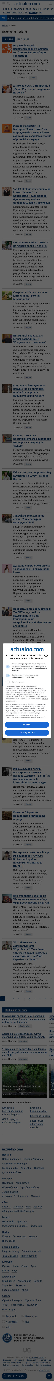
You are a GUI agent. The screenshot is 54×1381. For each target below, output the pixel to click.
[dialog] (27, 690)
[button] (27, 682)
